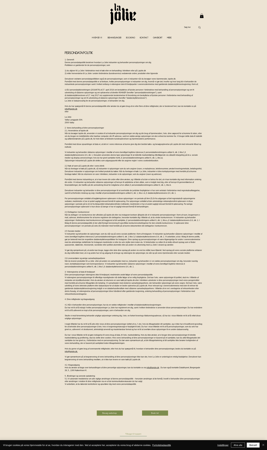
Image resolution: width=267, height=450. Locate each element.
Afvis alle (238, 445)
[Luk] (263, 445)
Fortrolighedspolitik (161, 445)
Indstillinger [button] (223, 445)
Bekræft (253, 445)
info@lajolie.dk (71, 109)
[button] (202, 15)
